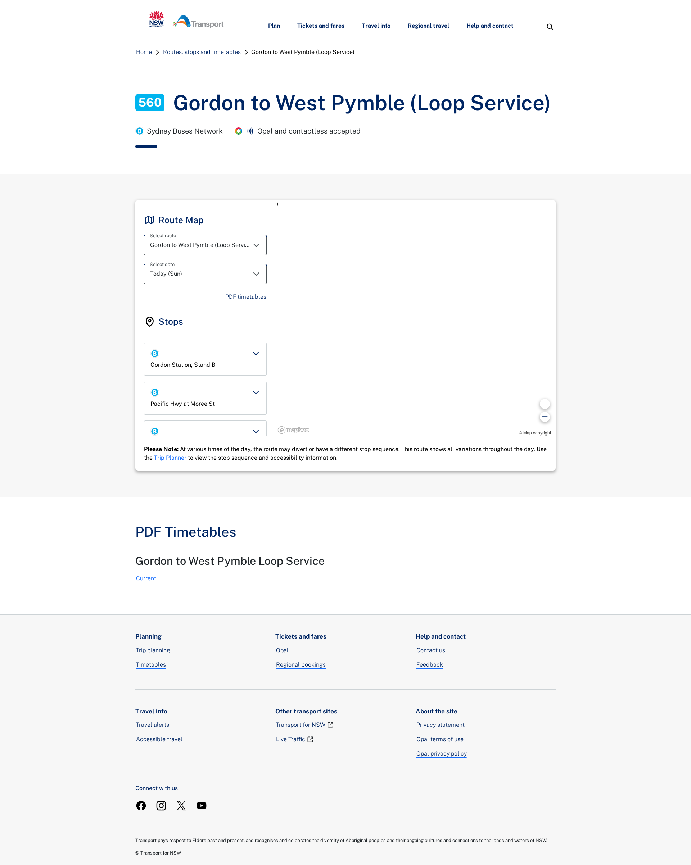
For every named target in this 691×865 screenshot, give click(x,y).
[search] (550, 26)
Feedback (429, 664)
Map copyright (537, 432)
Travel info (376, 25)
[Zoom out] (545, 417)
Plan (274, 25)
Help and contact (490, 25)
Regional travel (428, 25)
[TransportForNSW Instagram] (161, 805)
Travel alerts (152, 724)
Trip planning (153, 650)
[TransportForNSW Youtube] (201, 805)
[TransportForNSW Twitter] (181, 805)
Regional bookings (301, 664)
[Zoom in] (545, 404)
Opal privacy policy (441, 753)
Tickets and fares (320, 25)
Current (146, 578)
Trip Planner (170, 457)
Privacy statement (440, 724)
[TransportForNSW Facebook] (141, 805)
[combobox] (205, 245)
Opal (282, 650)
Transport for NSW (300, 724)
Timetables (151, 664)
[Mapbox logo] (293, 430)
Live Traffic (290, 739)
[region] (415, 318)
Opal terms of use (440, 739)
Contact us (430, 650)
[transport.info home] (186, 19)
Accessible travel (159, 739)
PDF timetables (245, 296)
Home (144, 52)
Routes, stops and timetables (202, 52)
